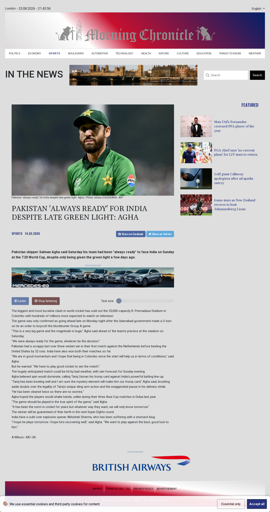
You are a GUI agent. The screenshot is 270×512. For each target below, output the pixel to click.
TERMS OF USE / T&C (118, 488)
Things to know (230, 53)
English (257, 9)
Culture (183, 53)
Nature (164, 53)
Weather (255, 53)
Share (132, 234)
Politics (14, 53)
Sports (54, 53)
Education (204, 53)
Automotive (100, 53)
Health (146, 53)
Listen (21, 301)
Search (257, 75)
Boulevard (76, 53)
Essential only (230, 504)
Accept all (257, 504)
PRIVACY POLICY (143, 488)
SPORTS (17, 233)
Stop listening (47, 301)
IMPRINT (97, 488)
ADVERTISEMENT (167, 488)
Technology (124, 53)
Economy (34, 53)
